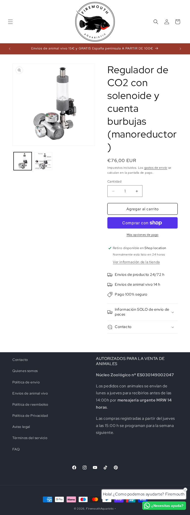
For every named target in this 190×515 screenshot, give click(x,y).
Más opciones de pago (143, 235)
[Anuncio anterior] (9, 48)
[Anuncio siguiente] (180, 48)
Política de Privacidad (30, 415)
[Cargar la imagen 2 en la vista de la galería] (43, 161)
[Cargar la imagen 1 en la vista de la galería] (23, 161)
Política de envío (26, 382)
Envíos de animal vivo (30, 393)
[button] (10, 21)
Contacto (20, 359)
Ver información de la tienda (136, 262)
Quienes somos (25, 371)
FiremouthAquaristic (100, 508)
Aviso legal (21, 426)
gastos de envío (155, 168)
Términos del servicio (30, 438)
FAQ (16, 449)
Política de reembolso (30, 404)
